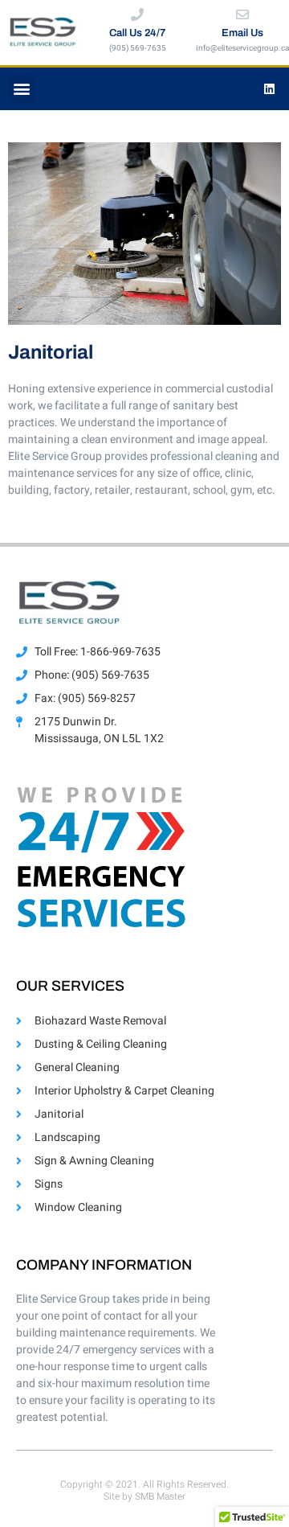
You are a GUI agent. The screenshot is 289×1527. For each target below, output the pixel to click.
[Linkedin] (269, 88)
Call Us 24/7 (137, 33)
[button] (21, 89)
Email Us (242, 33)
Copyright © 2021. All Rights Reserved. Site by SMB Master (144, 1490)
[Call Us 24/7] (137, 14)
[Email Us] (242, 14)
